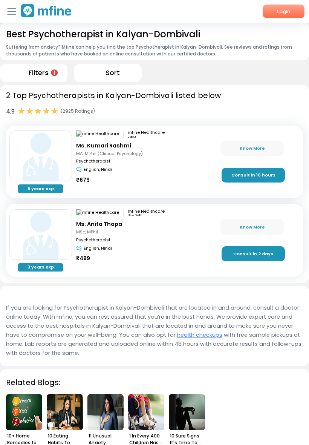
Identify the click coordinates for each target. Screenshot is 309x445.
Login (283, 11)
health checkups (199, 335)
